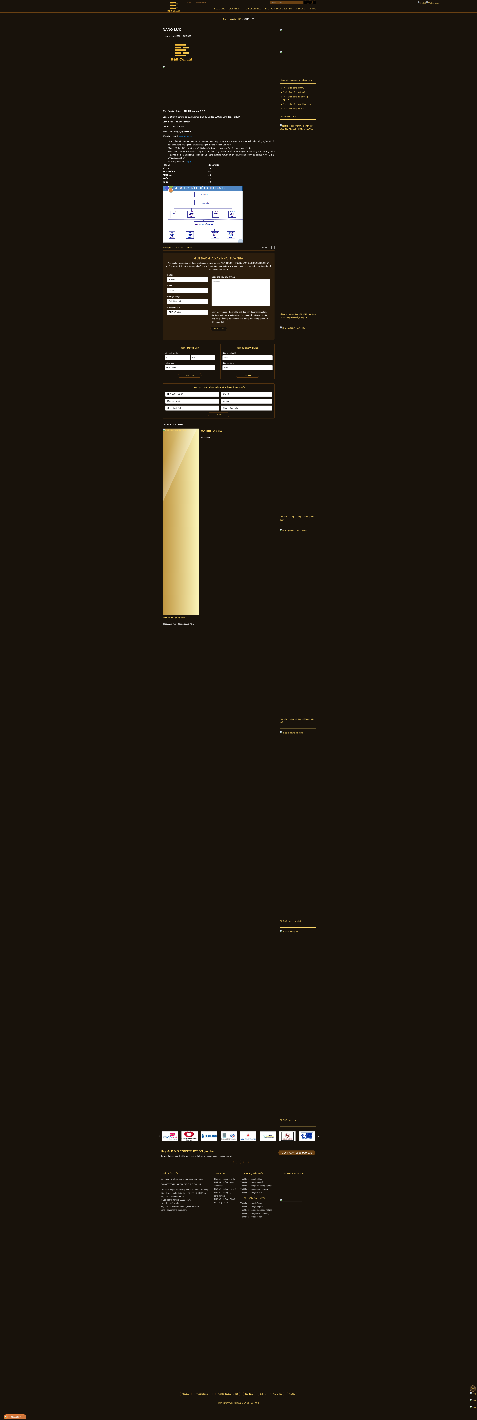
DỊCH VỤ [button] (220, 1174)
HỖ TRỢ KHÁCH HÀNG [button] (254, 1198)
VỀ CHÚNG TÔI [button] (170, 1174)
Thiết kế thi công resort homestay (297, 104)
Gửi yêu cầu (218, 329)
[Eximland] (209, 1136)
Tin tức (312, 9)
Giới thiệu (237, 19)
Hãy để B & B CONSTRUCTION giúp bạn (188, 1151)
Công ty (187, 162)
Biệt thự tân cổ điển (185, 624)
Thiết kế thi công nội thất (278, 9)
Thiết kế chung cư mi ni (290, 921)
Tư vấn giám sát (221, 1203)
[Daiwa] (189, 1136)
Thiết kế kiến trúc (251, 9)
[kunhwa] (229, 1136)
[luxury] (268, 1136)
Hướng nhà (169, 363)
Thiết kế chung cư (288, 1120)
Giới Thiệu (234, 9)
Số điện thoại (173, 297)
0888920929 (15, 1417)
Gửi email (180, 248)
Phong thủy (277, 1394)
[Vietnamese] (432, 3)
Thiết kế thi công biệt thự (293, 88)
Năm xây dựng (228, 363)
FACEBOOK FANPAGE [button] (293, 1174)
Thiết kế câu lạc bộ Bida (174, 618)
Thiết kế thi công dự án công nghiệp (256, 1186)
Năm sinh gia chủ (171, 353)
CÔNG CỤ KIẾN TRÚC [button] (253, 1174)
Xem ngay (190, 375)
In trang (189, 248)
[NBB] (307, 1136)
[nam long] (287, 1136)
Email (169, 286)
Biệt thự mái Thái (169, 624)
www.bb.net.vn (185, 136)
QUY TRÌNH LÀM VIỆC (211, 431)
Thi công (300, 9)
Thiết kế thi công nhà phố (294, 92)
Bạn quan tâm (173, 307)
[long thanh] (248, 1136)
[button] (318, 1136)
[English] (422, 3)
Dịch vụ (263, 1394)
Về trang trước (168, 248)
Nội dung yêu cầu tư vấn (223, 277)
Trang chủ (219, 9)
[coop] (170, 1136)
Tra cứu (219, 415)
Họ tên (170, 275)
